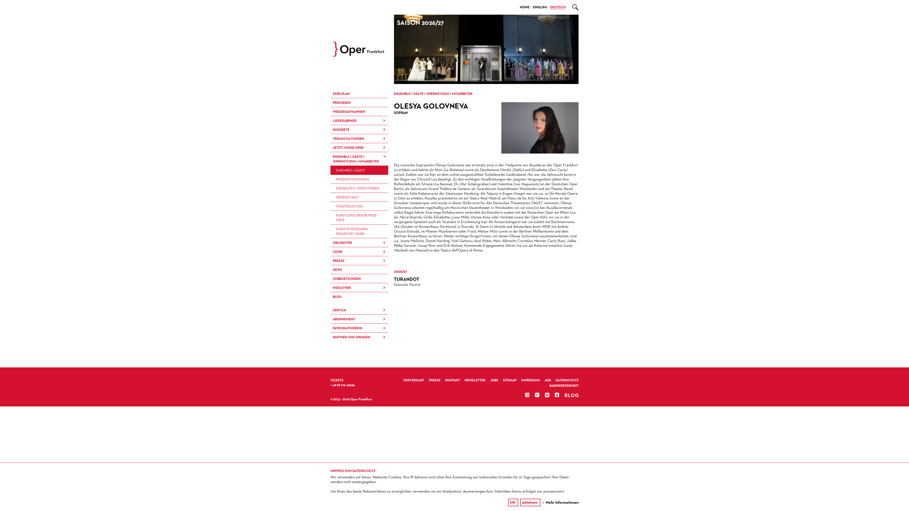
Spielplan (341, 94)
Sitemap (510, 380)
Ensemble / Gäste (350, 170)
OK (512, 503)
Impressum (530, 380)
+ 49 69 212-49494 (342, 385)
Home (525, 7)
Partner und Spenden (351, 337)
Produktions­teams (352, 179)
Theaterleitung (349, 206)
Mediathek (342, 288)
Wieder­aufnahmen (349, 112)
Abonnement (344, 319)
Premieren (342, 103)
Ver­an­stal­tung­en (348, 139)
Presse (338, 261)
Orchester (342, 243)
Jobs (494, 380)
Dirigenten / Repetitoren (357, 188)
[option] (486, 49)
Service (339, 310)
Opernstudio (347, 197)
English (540, 7)
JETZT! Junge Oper (348, 148)
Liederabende (344, 121)
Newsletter (475, 380)
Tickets (336, 380)
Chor (337, 252)
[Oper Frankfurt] (358, 56)
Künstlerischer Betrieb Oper (356, 218)
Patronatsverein (347, 328)
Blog (337, 297)
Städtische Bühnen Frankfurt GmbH (352, 232)
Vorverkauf (413, 380)
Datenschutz (567, 380)
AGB (548, 380)
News (337, 270)
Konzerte (341, 130)
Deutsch (558, 7)
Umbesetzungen (347, 279)
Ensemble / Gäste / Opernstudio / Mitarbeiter (356, 159)
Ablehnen (530, 503)
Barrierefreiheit (564, 386)
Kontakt (452, 380)
